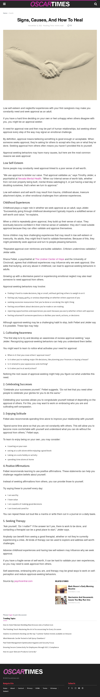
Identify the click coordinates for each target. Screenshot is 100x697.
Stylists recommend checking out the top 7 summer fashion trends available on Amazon (37, 634)
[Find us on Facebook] (68, 688)
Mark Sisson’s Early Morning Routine (81, 587)
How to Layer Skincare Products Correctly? (19, 652)
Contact (21, 688)
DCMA (38, 688)
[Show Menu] (4, 4)
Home (5, 13)
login (11, 615)
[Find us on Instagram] (75, 688)
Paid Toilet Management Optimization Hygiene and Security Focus (28, 643)
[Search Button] (95, 4)
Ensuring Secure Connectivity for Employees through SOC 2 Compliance (31, 647)
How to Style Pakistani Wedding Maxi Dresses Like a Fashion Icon (28, 625)
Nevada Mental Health (29, 178)
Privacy (29, 688)
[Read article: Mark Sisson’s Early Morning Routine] (61, 589)
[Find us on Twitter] (72, 688)
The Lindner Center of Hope (49, 259)
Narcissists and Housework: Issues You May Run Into (80, 598)
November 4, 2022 (35, 25)
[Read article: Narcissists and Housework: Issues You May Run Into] (61, 600)
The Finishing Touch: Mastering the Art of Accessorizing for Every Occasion (32, 629)
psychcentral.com (23, 581)
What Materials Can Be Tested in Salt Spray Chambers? (24, 638)
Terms (45, 688)
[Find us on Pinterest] (82, 688)
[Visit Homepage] (50, 4)
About (12, 688)
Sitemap (53, 688)
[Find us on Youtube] (79, 688)
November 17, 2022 (74, 592)
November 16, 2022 (74, 603)
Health (11, 13)
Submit (5, 691)
